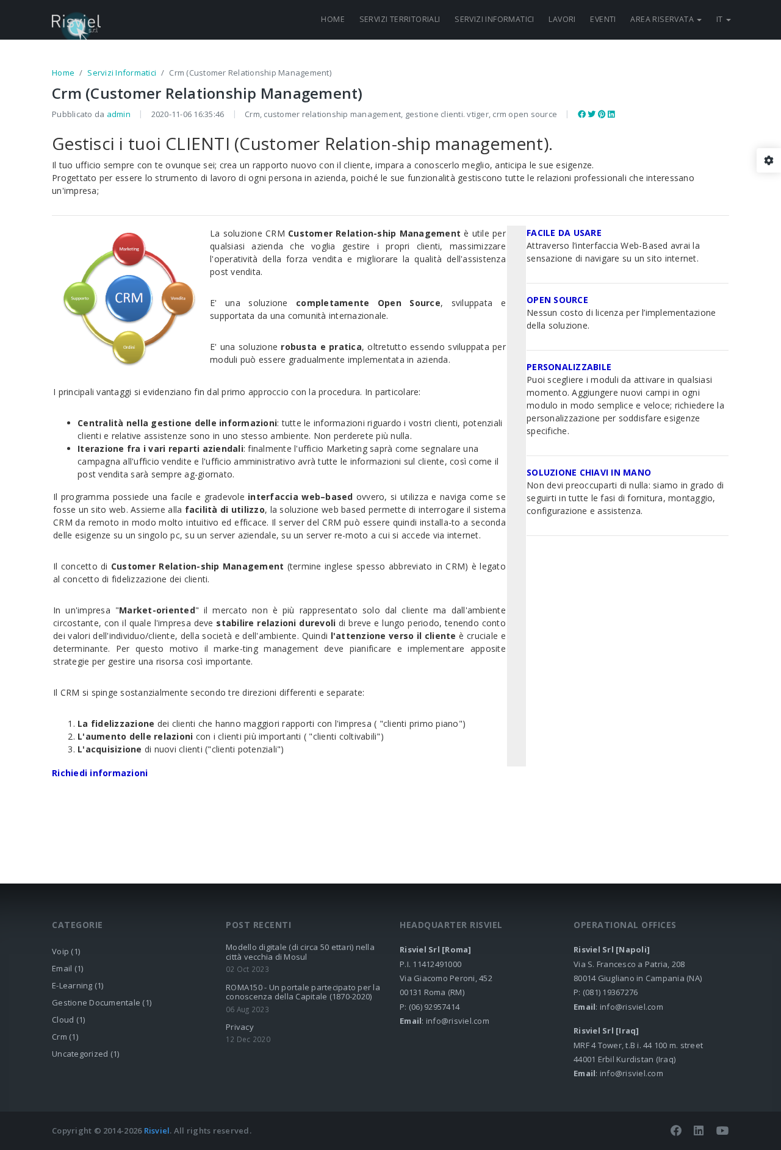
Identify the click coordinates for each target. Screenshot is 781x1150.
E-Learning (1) (78, 985)
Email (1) (67, 968)
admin (119, 114)
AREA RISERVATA (663, 19)
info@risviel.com (457, 1020)
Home (63, 72)
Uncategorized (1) (85, 1053)
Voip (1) (66, 951)
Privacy (240, 1026)
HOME (333, 19)
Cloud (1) (68, 1019)
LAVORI (562, 19)
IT (720, 19)
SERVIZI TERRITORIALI (400, 19)
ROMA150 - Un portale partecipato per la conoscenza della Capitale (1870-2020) (303, 992)
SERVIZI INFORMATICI (494, 19)
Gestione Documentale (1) (101, 1002)
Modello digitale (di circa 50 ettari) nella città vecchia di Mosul (300, 951)
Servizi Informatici (121, 72)
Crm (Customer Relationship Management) (207, 93)
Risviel (157, 1130)
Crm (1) (65, 1036)
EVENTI (603, 19)
